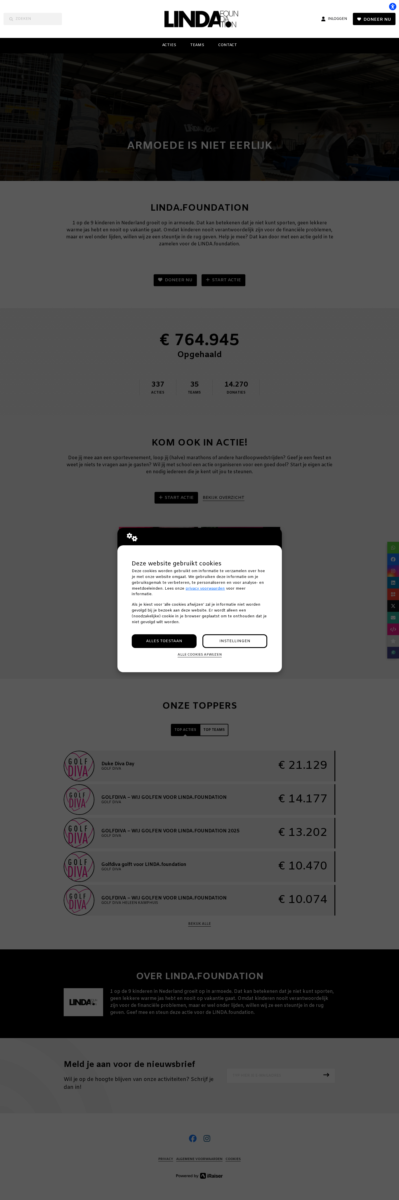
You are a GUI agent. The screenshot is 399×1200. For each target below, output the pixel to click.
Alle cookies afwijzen (200, 654)
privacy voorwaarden (205, 588)
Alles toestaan (164, 641)
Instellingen (234, 641)
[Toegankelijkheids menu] (392, 6)
